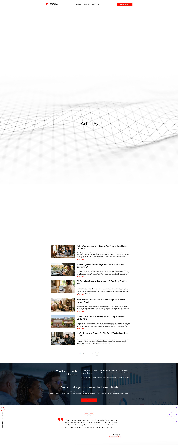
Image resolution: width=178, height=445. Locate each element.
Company (86, 4)
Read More (80, 259)
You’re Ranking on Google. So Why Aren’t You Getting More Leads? (102, 334)
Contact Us (95, 4)
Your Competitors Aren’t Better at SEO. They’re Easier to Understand (101, 317)
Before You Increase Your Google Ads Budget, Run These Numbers (101, 247)
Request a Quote (124, 4)
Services (78, 4)
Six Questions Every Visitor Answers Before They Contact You (102, 282)
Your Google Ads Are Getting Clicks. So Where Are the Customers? (100, 265)
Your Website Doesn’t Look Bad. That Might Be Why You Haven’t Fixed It (101, 300)
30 (92, 354)
